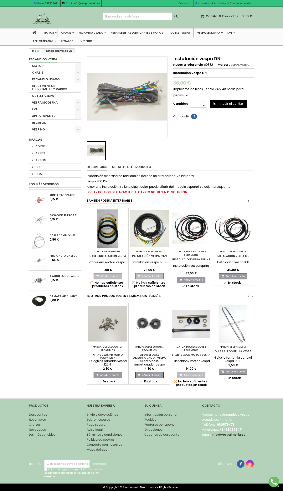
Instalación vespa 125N (149, 256)
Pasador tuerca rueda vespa (64, 215)
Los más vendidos (44, 184)
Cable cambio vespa (64, 235)
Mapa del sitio (97, 449)
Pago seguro (96, 424)
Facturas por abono (159, 424)
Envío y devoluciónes (102, 414)
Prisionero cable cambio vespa (64, 255)
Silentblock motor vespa (191, 355)
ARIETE (40, 153)
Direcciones (153, 429)
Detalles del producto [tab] (131, 167)
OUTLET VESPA (180, 33)
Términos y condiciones (104, 434)
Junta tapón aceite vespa (64, 195)
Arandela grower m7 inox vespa (64, 275)
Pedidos (150, 419)
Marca (223, 64)
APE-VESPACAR (43, 41)
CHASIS (66, 33)
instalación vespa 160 (233, 256)
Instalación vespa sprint (191, 259)
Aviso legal (95, 429)
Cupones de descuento (161, 434)
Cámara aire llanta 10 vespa (64, 296)
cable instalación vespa (107, 256)
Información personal (160, 414)
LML (230, 33)
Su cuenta (153, 405)
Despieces (185, 3)
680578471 (51, 3)
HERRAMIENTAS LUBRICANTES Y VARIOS (137, 33)
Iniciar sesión (218, 3)
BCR (38, 167)
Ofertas (35, 424)
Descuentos (38, 414)
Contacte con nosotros (104, 444)
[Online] (273, 481)
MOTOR (49, 33)
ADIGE (40, 146)
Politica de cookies (101, 439)
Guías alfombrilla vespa (232, 351)
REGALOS (67, 41)
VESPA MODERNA (208, 33)
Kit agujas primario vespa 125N (108, 356)
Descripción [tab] (97, 167)
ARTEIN (40, 160)
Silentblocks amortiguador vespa (149, 356)
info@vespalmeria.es (87, 3)
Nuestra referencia (188, 64)
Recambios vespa (43, 59)
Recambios (37, 419)
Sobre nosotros (98, 419)
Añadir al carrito (228, 103)
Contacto (211, 405)
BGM (39, 174)
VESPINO (86, 41)
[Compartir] (194, 116)
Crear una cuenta (240, 3)
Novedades (37, 429)
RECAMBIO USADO (91, 33)
